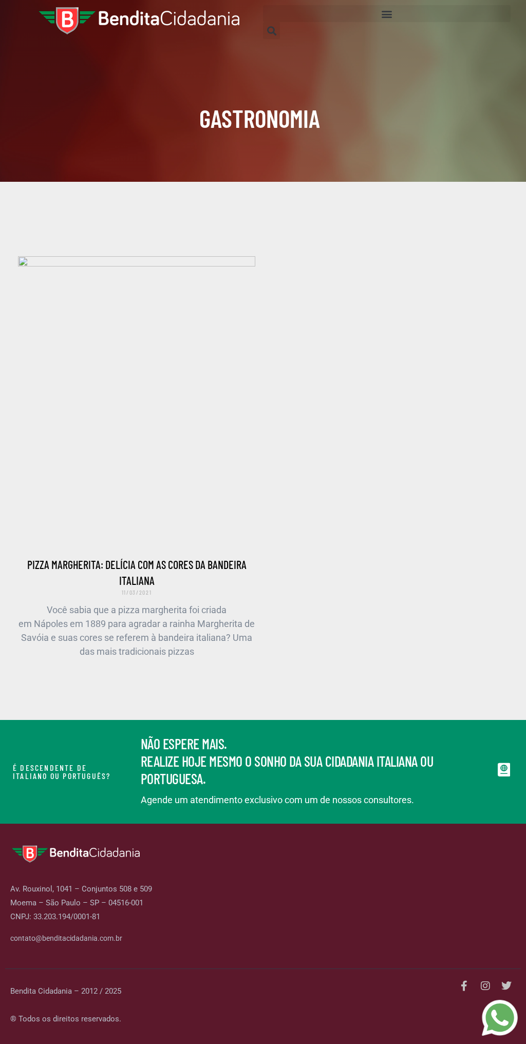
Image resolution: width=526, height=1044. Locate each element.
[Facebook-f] (464, 986)
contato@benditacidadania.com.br (66, 938)
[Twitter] (506, 986)
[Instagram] (485, 986)
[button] (387, 13)
